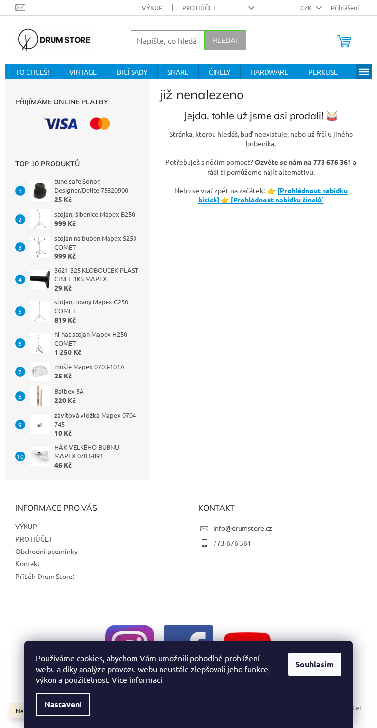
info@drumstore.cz (242, 528)
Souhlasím (315, 664)
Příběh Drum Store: (44, 576)
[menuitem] (32, 71)
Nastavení (63, 704)
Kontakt (27, 563)
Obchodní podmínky (46, 551)
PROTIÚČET (198, 7)
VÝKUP (152, 7)
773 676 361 (232, 542)
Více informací (137, 679)
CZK (306, 7)
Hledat (225, 40)
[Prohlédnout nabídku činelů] (276, 199)
